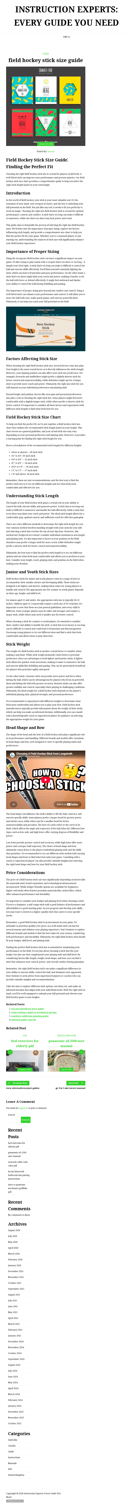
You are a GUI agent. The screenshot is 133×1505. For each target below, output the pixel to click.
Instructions (14, 1457)
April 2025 (13, 1318)
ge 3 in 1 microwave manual (70, 1088)
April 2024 (13, 1388)
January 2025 (14, 1335)
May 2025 (13, 1312)
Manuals (12, 1463)
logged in (23, 1108)
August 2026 (14, 1230)
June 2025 (13, 1306)
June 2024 (13, 1376)
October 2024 (14, 1353)
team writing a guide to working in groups (34, 1012)
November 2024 (16, 1347)
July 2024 (12, 1371)
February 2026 (15, 1259)
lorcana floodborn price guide (27, 1009)
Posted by (46, 151)
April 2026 (13, 1248)
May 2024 (13, 1382)
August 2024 (14, 1365)
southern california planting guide (30, 1016)
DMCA (66, 37)
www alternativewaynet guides (22, 1088)
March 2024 (14, 1394)
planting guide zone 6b (23, 1020)
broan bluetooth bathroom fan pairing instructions (18, 1175)
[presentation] (10, 1052)
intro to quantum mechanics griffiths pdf (17, 1188)
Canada (11, 1446)
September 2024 (16, 1359)
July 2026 (12, 1236)
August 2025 (14, 1294)
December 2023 (16, 1412)
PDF (25, 1035)
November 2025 (16, 1277)
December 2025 (16, 1271)
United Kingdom (66, 1035)
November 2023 (16, 1417)
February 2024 (15, 1400)
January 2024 (14, 1406)
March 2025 (14, 1324)
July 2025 (12, 1300)
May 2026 (13, 1242)
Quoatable (18, 1501)
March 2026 (14, 1254)
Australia (12, 1440)
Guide (45, 54)
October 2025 (14, 1283)
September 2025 (16, 1289)
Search (11, 1115)
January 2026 (14, 1265)
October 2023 (14, 1423)
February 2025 (15, 1330)
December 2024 (16, 1341)
